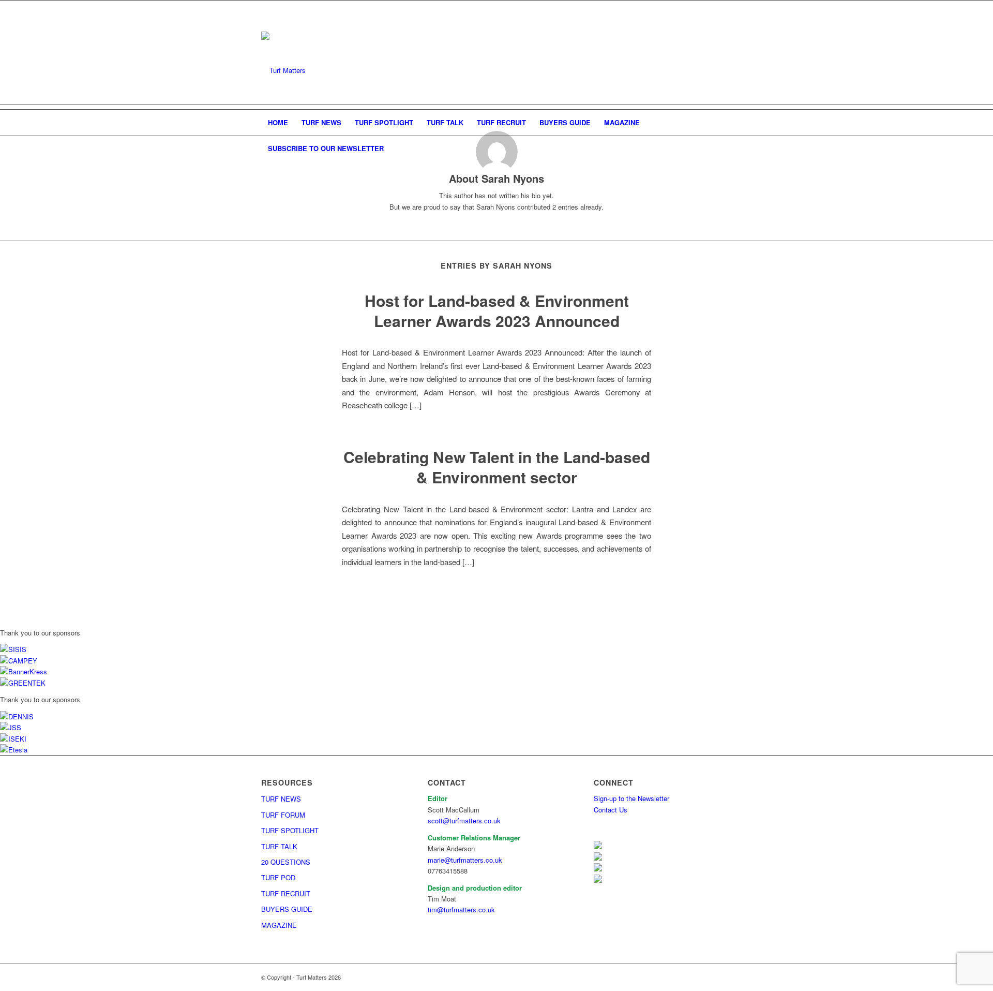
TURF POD (278, 877)
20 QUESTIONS (285, 862)
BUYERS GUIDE (286, 909)
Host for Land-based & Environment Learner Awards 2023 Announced (497, 310)
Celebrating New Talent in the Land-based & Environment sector (496, 467)
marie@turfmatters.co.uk (465, 860)
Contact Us (610, 810)
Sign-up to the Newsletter (631, 798)
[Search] (725, 148)
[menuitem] (278, 123)
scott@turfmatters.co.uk (464, 820)
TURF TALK (279, 846)
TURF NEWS (281, 799)
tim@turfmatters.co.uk (461, 909)
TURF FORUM (283, 815)
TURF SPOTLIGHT (290, 830)
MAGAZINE (279, 925)
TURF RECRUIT (285, 893)
